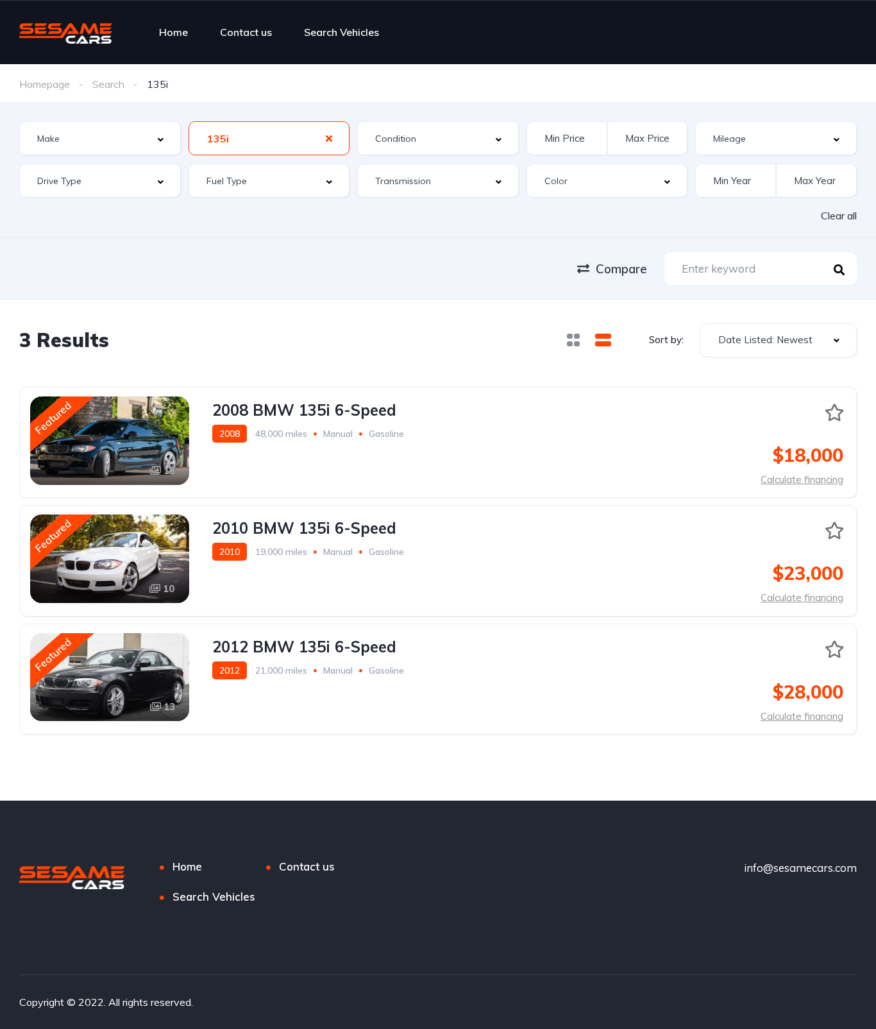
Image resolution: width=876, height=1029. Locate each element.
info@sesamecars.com (800, 867)
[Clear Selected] (329, 138)
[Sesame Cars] (65, 32)
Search (108, 84)
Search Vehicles (341, 32)
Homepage (44, 84)
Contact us (246, 32)
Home (173, 32)
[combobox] (100, 138)
